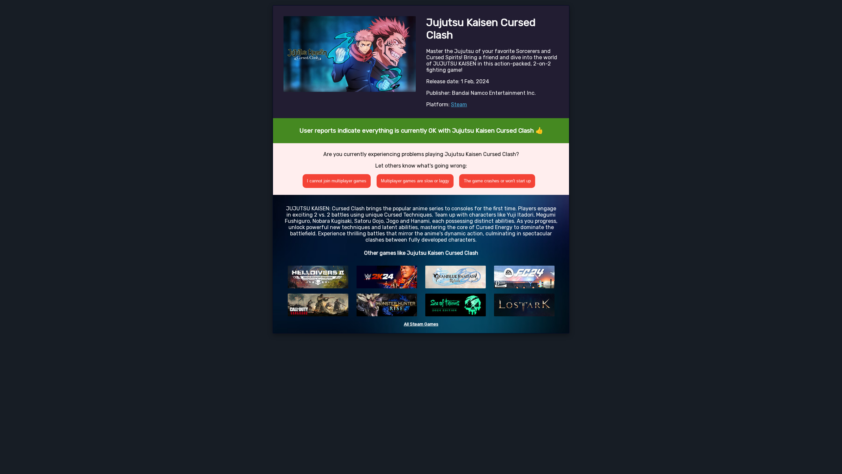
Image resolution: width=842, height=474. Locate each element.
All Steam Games (421, 324)
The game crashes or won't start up (497, 180)
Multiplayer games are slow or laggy (415, 180)
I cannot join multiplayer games (336, 180)
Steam (459, 104)
